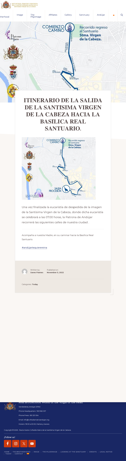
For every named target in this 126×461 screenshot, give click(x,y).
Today (35, 284)
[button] (122, 15)
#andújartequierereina (34, 247)
